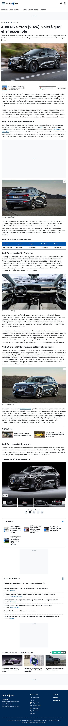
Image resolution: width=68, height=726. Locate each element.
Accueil (3, 22)
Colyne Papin (20, 88)
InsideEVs (43, 9)
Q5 (41, 127)
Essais (11, 9)
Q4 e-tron (56, 130)
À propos (55, 694)
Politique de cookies (27, 720)
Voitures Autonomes (16, 596)
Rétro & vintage (14, 607)
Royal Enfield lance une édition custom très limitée (20, 611)
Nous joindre (56, 700)
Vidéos (24, 9)
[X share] (30, 512)
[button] (4, 502)
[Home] (12, 3)
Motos (12, 612)
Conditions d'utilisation (55, 720)
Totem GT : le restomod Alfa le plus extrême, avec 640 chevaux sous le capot (28, 605)
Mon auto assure (7, 704)
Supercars (13, 601)
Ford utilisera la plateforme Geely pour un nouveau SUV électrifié (24, 583)
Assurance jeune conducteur (10, 701)
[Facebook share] (26, 512)
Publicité (55, 697)
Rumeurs (12, 590)
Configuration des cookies (40, 720)
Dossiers (16, 9)
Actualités (4, 9)
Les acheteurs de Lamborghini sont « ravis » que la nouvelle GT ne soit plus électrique (31, 600)
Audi (9, 22)
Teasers (12, 585)
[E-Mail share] (42, 512)
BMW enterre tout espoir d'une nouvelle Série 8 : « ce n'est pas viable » (26, 589)
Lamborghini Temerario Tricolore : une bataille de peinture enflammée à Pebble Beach (31, 616)
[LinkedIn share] (34, 512)
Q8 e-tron (5, 132)
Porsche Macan (25, 409)
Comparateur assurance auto (10, 706)
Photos (30, 9)
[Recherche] (61, 3)
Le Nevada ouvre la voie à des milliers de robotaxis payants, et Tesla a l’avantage (29, 594)
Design (12, 618)
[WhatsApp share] (38, 512)
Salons (36, 9)
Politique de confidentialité (14, 720)
